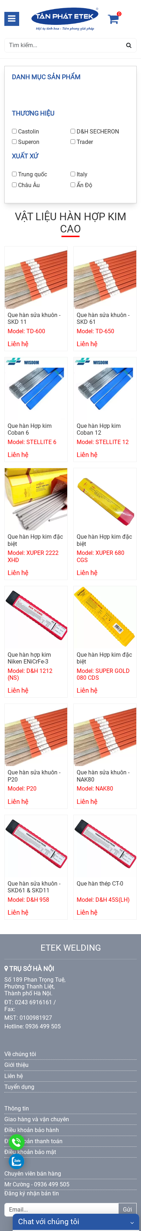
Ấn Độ (84, 185)
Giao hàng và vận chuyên (36, 1119)
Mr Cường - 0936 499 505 (36, 1184)
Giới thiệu (16, 1065)
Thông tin (16, 1108)
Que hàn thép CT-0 (100, 883)
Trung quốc (32, 174)
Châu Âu (29, 185)
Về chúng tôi (20, 1054)
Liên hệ (13, 1076)
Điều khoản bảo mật (30, 1152)
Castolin (28, 131)
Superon (28, 142)
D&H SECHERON (98, 131)
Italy (82, 174)
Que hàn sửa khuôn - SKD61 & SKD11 (34, 887)
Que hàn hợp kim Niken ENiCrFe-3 (29, 658)
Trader (85, 142)
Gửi (127, 1209)
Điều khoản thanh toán (33, 1141)
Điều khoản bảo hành (31, 1130)
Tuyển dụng (19, 1086)
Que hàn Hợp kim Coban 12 (99, 429)
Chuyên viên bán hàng (32, 1173)
